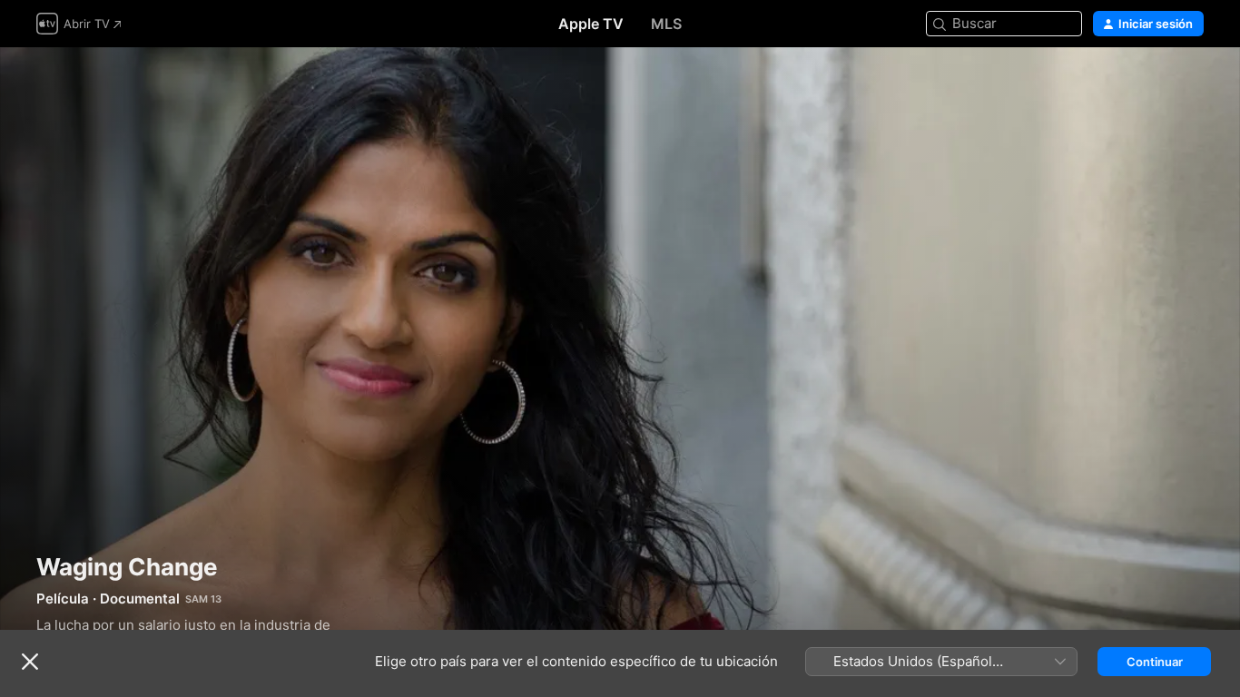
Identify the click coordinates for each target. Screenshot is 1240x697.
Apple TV (591, 24)
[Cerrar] (30, 661)
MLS (666, 24)
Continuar (1155, 661)
